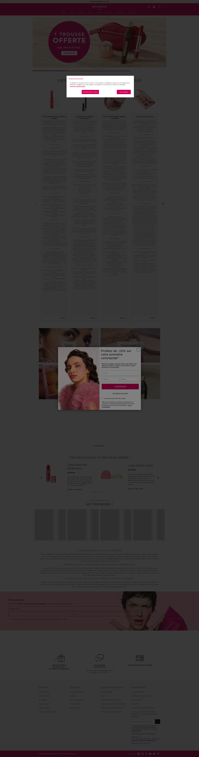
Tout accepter (123, 92)
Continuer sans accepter (76, 78)
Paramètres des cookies (90, 92)
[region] (100, 86)
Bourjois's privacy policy (77, 86)
